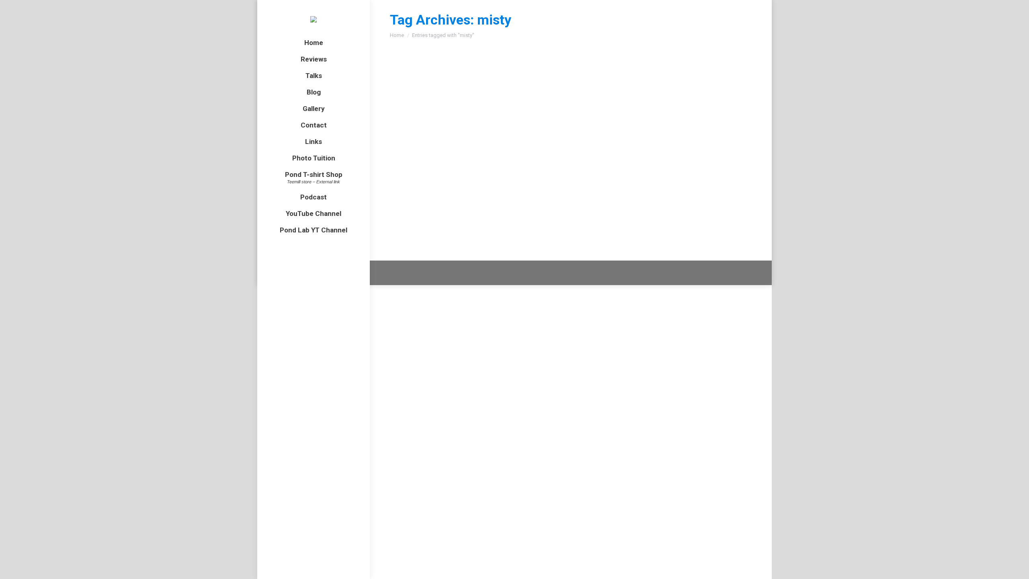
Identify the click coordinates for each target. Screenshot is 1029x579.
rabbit (496, 105)
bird (404, 105)
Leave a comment (663, 105)
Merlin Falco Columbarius (447, 168)
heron (418, 105)
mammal (477, 105)
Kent (432, 105)
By (569, 105)
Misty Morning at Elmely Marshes (461, 90)
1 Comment (570, 183)
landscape (452, 105)
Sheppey (516, 105)
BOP (416, 183)
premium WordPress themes (474, 273)
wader (535, 105)
